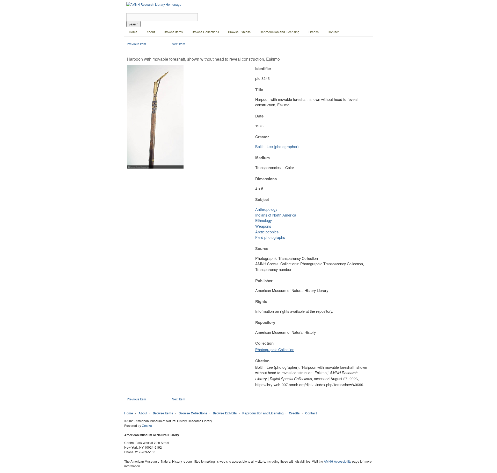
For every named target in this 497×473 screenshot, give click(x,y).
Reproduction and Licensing (279, 32)
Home (133, 32)
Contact (333, 32)
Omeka (147, 425)
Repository (265, 322)
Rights (261, 301)
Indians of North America (275, 215)
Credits (314, 32)
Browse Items (173, 32)
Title (259, 89)
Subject (262, 199)
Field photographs (270, 237)
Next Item (178, 43)
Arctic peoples (267, 231)
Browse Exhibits (239, 32)
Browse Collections (205, 32)
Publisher (264, 280)
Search (133, 24)
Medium (262, 158)
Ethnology (263, 220)
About (151, 32)
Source (261, 248)
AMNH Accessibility (337, 461)
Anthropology (266, 209)
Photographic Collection (274, 349)
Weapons (263, 226)
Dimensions (266, 179)
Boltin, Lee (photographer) (277, 146)
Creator (262, 137)
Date (259, 116)
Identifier (263, 68)
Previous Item (136, 43)
